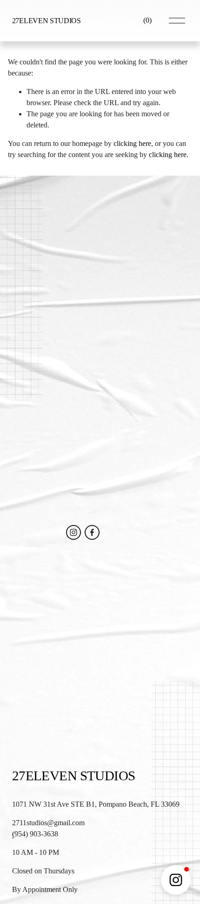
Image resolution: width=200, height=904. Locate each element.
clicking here (132, 143)
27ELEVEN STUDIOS (46, 21)
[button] (176, 880)
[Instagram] (73, 532)
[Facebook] (92, 532)
